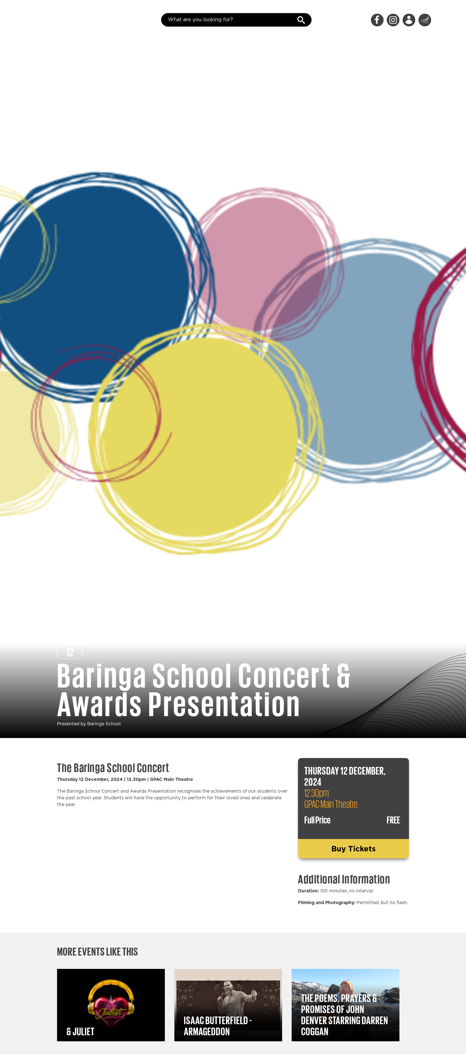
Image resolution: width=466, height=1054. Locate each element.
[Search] (303, 19)
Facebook (377, 20)
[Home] (52, 20)
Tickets (409, 20)
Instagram (393, 20)
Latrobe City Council (424, 20)
